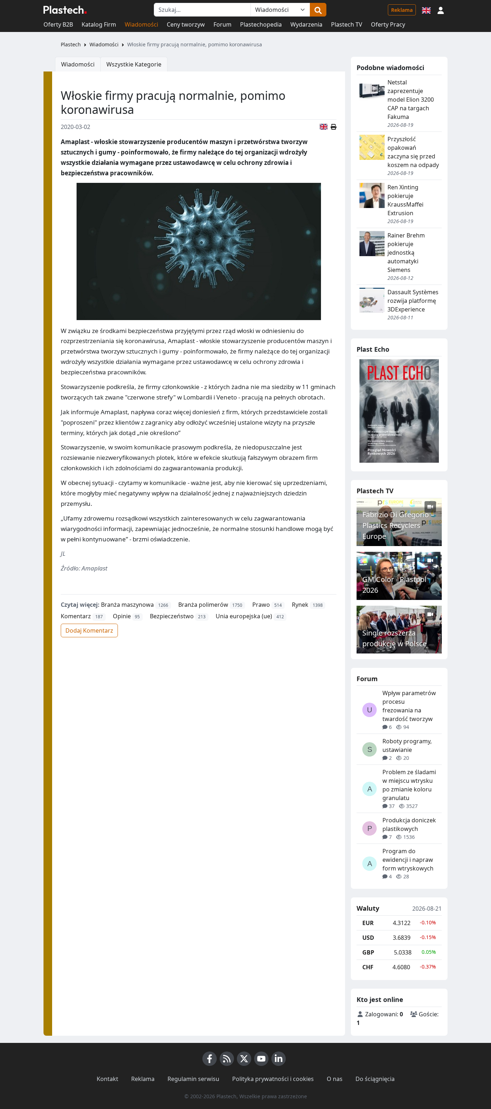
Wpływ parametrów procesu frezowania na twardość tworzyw (409, 706)
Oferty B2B (58, 24)
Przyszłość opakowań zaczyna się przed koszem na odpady (413, 152)
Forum (222, 24)
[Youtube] (261, 1059)
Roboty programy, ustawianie (407, 745)
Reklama (402, 9)
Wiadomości (141, 24)
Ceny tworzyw (186, 24)
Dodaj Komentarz (89, 630)
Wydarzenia (306, 24)
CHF (367, 967)
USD (368, 938)
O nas (335, 1079)
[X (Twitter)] (244, 1059)
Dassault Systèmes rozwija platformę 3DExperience (413, 300)
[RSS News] (227, 1059)
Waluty (368, 908)
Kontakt (107, 1079)
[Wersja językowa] (426, 10)
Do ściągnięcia (375, 1079)
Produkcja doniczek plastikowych (409, 824)
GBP (368, 952)
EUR (368, 923)
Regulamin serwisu (193, 1079)
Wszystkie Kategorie (133, 64)
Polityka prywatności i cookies (273, 1079)
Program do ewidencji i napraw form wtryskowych (407, 859)
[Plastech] (65, 10)
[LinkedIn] (278, 1059)
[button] (441, 10)
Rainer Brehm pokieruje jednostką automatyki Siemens (406, 252)
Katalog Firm (99, 24)
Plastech (71, 44)
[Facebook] (209, 1059)
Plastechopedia (261, 24)
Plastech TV (346, 24)
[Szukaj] (318, 10)
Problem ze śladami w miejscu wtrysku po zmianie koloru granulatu (409, 785)
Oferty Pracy (388, 24)
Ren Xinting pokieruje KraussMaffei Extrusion (405, 200)
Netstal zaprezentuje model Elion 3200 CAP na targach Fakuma (410, 99)
